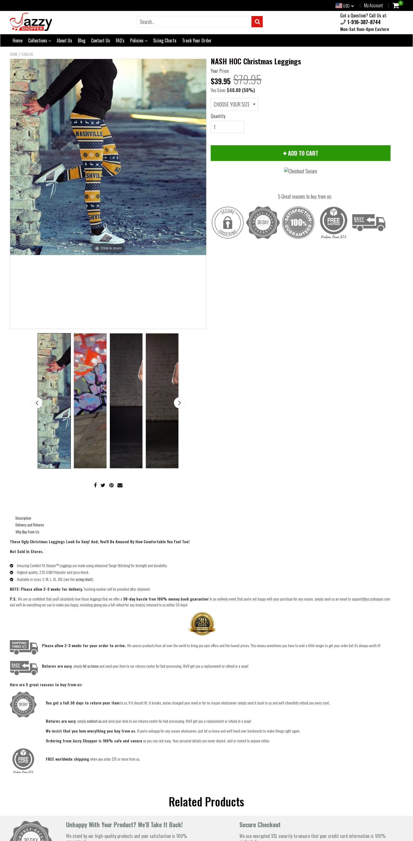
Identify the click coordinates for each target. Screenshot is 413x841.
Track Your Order (197, 40)
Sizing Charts (164, 40)
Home (17, 40)
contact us (94, 721)
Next (179, 402)
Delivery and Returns (29, 525)
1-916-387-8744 (363, 22)
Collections (38, 40)
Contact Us (100, 40)
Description (23, 518)
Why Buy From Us (27, 532)
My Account (373, 5)
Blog (81, 40)
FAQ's (120, 40)
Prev (36, 402)
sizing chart (84, 579)
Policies (137, 40)
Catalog (27, 54)
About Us (64, 40)
